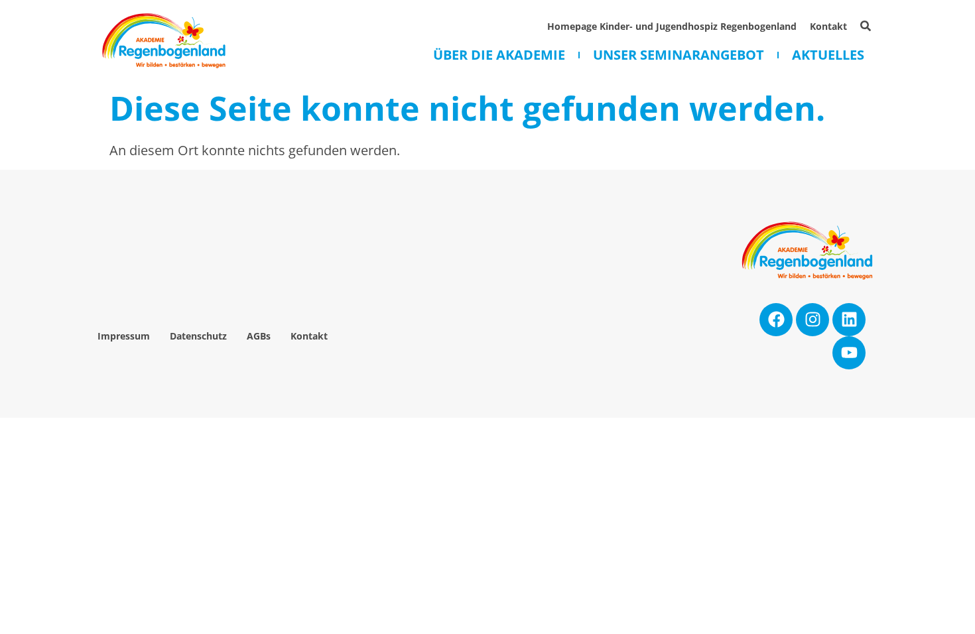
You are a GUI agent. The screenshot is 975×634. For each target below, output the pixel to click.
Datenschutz (198, 336)
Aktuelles (828, 55)
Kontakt (828, 26)
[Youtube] (849, 352)
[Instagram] (812, 319)
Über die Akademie (499, 55)
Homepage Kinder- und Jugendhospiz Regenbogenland (672, 26)
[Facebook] (776, 319)
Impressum (124, 336)
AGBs (259, 336)
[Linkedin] (849, 319)
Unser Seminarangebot (678, 55)
